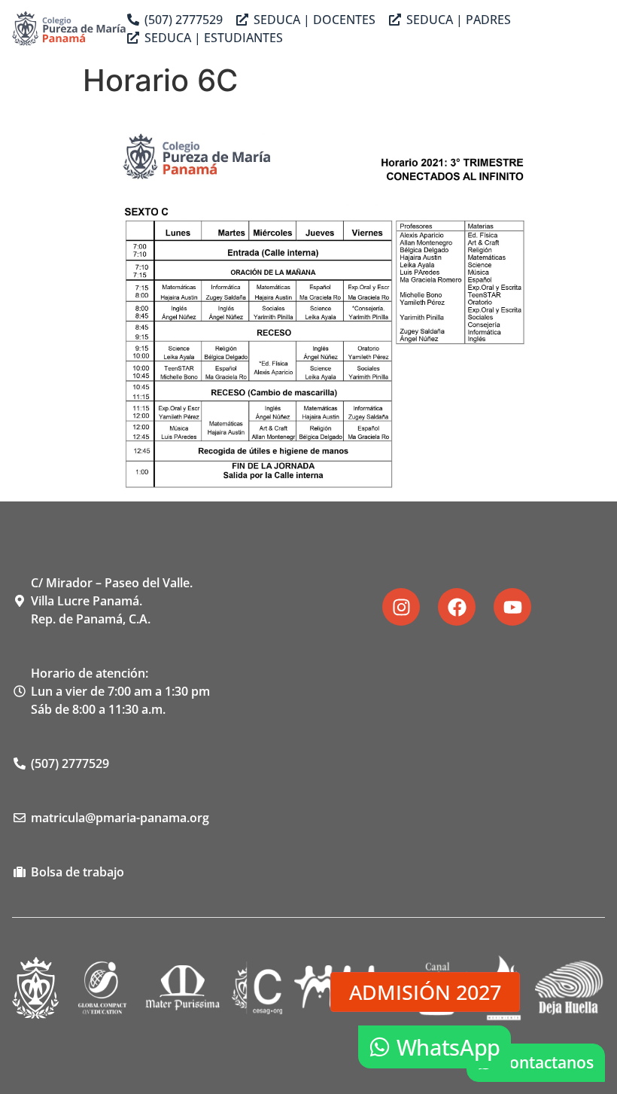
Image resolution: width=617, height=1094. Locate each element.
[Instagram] (401, 607)
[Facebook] (457, 607)
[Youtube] (512, 607)
